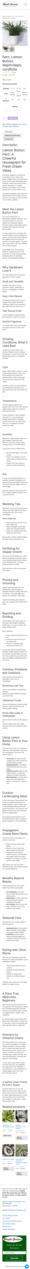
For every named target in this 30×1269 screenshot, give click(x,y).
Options (15, 106)
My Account (6, 1218)
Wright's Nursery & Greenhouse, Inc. (14, 1201)
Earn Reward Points (8, 1223)
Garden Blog (6, 1226)
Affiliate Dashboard (8, 1229)
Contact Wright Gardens (10, 1215)
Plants (9, 16)
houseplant (15, 126)
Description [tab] (9, 132)
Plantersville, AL (7, 1205)
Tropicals (5, 126)
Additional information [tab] (12, 135)
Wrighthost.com (21, 1210)
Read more (7, 1135)
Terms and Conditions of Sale (11, 1221)
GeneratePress (20, 1266)
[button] (24, 23)
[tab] (9, 139)
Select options (19, 1137)
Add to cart (13, 118)
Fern (20, 124)
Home (4, 16)
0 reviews (13, 72)
